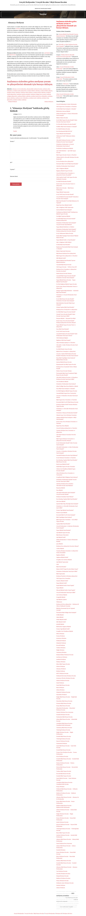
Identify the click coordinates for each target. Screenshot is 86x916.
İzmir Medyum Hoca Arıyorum (64, 843)
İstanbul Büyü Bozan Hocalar (63, 736)
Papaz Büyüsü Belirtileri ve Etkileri (65, 227)
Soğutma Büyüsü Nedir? (62, 557)
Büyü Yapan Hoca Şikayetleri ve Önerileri (66, 255)
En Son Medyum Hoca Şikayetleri (64, 161)
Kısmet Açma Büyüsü (61, 512)
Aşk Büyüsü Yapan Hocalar (63, 532)
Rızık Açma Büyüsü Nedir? (62, 464)
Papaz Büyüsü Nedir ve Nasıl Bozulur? (65, 240)
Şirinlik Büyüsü (60, 624)
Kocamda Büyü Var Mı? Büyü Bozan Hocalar (67, 402)
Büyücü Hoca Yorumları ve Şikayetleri (66, 351)
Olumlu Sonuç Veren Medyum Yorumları (66, 415)
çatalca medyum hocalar (60, 903)
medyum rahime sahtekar (19, 99)
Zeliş (57, 94)
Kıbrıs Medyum (60, 633)
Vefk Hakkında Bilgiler (62, 338)
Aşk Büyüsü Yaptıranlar (62, 562)
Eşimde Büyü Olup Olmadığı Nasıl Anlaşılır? (67, 503)
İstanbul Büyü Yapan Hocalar (63, 776)
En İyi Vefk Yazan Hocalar (62, 331)
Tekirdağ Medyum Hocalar (63, 730)
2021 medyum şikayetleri (73, 895)
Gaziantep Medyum (61, 652)
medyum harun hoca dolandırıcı (39, 96)
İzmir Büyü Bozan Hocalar (63, 685)
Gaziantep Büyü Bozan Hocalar (64, 727)
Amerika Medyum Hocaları (63, 873)
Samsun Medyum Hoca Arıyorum (64, 712)
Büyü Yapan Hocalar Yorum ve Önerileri (66, 155)
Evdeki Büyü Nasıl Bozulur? (63, 244)
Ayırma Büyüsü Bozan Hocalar (64, 362)
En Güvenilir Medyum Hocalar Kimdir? (66, 124)
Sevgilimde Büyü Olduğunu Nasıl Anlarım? (67, 477)
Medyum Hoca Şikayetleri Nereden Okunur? (67, 546)
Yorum (12, 141)
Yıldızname (66, 83)
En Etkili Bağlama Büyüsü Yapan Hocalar (66, 391)
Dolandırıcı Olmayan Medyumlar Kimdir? (66, 412)
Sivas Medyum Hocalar (62, 756)
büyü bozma (13, 54)
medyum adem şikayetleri (20, 90)
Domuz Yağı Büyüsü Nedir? (63, 629)
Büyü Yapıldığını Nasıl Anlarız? (64, 517)
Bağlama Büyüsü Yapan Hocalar (64, 170)
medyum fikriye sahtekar (24, 96)
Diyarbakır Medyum (61, 694)
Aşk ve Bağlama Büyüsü (62, 168)
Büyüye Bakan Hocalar (62, 117)
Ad (11, 162)
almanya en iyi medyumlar (19, 89)
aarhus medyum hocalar (66, 893)
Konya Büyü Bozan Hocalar (63, 705)
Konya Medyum (60, 786)
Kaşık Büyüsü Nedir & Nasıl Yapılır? (65, 585)
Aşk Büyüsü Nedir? (61, 537)
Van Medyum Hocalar (61, 871)
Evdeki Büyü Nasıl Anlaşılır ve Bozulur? (66, 109)
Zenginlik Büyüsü (60, 597)
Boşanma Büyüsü (60, 488)
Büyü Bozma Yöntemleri (62, 535)
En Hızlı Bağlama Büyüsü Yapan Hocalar (66, 284)
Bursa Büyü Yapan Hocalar (63, 832)
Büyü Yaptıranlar (60, 573)
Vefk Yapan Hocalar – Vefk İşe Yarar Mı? (66, 267)
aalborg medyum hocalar (60, 899)
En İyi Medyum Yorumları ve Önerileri (66, 457)
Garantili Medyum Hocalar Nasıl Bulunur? (66, 455)
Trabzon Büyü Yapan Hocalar (63, 771)
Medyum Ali (59, 913)
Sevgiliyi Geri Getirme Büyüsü (64, 559)
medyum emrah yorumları (23, 94)
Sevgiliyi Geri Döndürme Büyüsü (64, 631)
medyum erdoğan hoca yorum (38, 94)
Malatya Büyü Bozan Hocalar (63, 860)
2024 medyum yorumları (60, 897)
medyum (18, 28)
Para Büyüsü (59, 490)
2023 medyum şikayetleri (60, 891)
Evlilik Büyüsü (60, 615)
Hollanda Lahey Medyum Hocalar (65, 883)
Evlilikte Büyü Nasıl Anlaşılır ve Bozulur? (66, 126)
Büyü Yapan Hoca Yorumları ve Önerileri (66, 399)
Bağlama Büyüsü (60, 555)
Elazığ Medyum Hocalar (62, 876)
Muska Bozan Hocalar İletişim (64, 273)
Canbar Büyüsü (60, 548)
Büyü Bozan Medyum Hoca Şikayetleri (66, 253)
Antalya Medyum (60, 885)
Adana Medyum (60, 690)
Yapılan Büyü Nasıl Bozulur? (63, 523)
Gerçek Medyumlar (50, 913)
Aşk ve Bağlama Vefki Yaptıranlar (64, 207)
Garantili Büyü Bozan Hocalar (63, 264)
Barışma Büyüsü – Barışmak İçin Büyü (66, 318)
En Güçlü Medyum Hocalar (63, 129)
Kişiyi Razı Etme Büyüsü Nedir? (64, 205)
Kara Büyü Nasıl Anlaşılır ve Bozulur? (65, 388)
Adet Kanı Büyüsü (60, 501)
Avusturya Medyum (61, 638)
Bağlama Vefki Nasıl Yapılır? (63, 340)
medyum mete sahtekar (35, 98)
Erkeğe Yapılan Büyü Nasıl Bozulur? (65, 307)
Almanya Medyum (61, 668)
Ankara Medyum (60, 666)
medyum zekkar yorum (70, 891)
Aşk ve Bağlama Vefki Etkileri (63, 242)
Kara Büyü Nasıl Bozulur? (62, 329)
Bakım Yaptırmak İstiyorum (63, 251)
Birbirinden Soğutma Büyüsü (63, 626)
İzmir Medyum (60, 683)
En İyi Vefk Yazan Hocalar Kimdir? (65, 194)
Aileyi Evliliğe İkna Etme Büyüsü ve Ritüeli (67, 386)
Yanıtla (15, 131)
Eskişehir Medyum (61, 643)
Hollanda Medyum (61, 640)
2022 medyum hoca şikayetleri (73, 901)
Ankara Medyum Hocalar (62, 680)
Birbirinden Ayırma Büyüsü (63, 111)
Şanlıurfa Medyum (61, 659)
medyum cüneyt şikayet (27, 92)
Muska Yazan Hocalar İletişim (64, 371)
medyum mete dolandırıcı (22, 98)
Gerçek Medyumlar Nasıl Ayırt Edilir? (65, 592)
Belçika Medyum (60, 671)
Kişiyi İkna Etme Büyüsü (62, 425)
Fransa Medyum (60, 636)
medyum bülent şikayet (46, 90)
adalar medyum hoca (69, 899)
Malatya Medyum (60, 661)
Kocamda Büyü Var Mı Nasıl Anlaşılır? (65, 515)
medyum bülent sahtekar (33, 90)
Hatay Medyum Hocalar (62, 880)
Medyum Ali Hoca (67, 913)
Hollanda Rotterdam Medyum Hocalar (66, 675)
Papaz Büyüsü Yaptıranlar (62, 192)
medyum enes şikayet (66, 908)
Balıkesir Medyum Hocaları (63, 878)
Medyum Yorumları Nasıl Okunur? (64, 496)
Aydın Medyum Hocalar (62, 822)
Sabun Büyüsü (59, 617)
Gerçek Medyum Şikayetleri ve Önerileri (66, 428)
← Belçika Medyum (12, 101)
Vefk (57, 564)
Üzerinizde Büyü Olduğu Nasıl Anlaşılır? (66, 612)
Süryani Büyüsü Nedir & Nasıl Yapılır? (65, 590)
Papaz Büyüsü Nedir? (61, 583)
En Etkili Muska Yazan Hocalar (64, 349)
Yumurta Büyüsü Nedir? (62, 580)
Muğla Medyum (60, 650)
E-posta (12, 169)
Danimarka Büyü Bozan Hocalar (64, 717)
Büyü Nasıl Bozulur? (61, 566)
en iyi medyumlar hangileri (66, 906)
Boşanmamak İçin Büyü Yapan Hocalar (66, 364)
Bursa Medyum (60, 687)
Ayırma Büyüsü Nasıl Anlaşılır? (64, 209)
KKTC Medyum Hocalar (62, 673)
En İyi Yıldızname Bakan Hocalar (64, 233)
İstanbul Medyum (60, 850)
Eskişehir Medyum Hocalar (63, 692)
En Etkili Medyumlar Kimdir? (63, 181)
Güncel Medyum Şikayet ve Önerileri (65, 342)
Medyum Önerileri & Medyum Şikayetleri (66, 576)
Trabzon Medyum (60, 647)
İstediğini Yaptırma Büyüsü (63, 216)
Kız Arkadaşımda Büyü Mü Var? (64, 131)
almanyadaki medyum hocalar (34, 89)
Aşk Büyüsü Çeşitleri (61, 599)
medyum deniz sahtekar (39, 92)
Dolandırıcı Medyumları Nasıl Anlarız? (66, 384)
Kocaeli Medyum (60, 645)
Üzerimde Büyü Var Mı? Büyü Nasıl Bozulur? (67, 163)
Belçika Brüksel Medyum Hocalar (64, 654)
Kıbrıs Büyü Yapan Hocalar (63, 664)
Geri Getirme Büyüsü (61, 595)
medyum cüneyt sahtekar (13, 92)
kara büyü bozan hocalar (71, 897)
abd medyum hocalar (69, 903)
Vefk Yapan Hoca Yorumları (63, 578)
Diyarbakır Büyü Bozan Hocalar (64, 701)
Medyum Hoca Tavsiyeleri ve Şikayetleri (66, 309)
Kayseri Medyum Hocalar (62, 741)
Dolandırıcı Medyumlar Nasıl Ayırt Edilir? (66, 571)
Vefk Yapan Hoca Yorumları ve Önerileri (66, 106)
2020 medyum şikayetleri (66, 905)
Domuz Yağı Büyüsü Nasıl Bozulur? (65, 510)
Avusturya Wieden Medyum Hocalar (65, 678)
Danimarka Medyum (61, 743)
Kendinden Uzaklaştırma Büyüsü (64, 148)
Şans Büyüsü (59, 543)
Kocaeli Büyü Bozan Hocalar (63, 773)
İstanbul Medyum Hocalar (63, 714)
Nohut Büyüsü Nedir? (61, 619)
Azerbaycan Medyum (61, 657)
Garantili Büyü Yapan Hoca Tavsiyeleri (66, 393)
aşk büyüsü (47, 53)
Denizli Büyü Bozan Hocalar (63, 750)
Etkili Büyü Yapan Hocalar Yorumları (65, 466)
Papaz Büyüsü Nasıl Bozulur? (63, 133)
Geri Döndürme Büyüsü (62, 381)
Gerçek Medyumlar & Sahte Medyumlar (66, 104)
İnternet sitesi (14, 176)
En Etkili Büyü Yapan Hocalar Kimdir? (65, 312)
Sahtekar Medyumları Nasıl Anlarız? (65, 166)
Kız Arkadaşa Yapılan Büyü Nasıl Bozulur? (66, 499)
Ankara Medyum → (49, 101)
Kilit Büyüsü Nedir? (61, 258)
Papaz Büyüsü (59, 587)
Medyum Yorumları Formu (43, 8)
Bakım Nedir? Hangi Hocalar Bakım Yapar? (67, 569)
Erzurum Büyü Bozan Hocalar (63, 703)
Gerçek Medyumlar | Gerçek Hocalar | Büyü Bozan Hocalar (43, 2)
